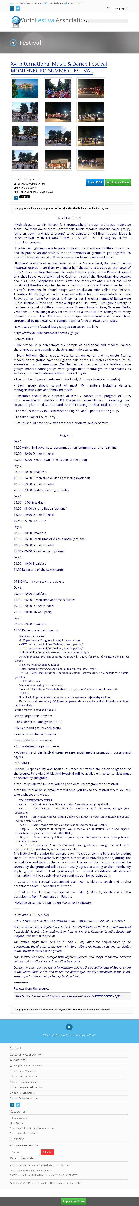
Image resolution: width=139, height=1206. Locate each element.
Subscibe (47, 1152)
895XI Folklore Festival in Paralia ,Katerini (30, 1170)
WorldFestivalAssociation (35, 1183)
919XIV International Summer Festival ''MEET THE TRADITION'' (41, 1165)
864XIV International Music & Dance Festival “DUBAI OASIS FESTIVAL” (44, 1175)
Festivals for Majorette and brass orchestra (32, 1128)
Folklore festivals (18, 1118)
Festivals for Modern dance (24, 1133)
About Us (63, 1183)
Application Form (118, 182)
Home (53, 1183)
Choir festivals (17, 1123)
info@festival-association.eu (28, 1065)
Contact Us (75, 1183)
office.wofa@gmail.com (25, 1071)
